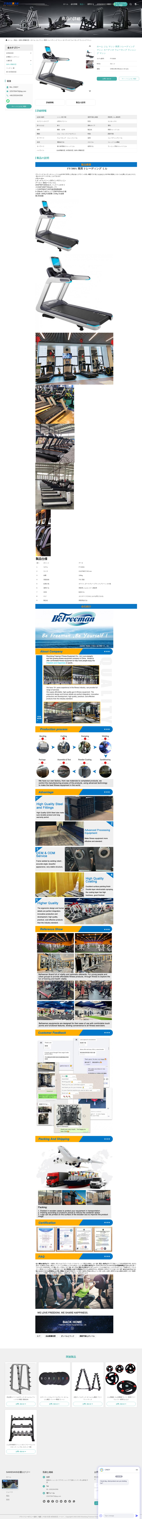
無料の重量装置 (24, 40)
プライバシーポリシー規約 (28, 1517)
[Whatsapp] (8, 101)
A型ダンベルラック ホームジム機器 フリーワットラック (88, 1398)
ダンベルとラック (67, 1336)
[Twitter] (48, 1502)
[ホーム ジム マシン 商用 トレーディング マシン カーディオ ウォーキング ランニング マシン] (59, 69)
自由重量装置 (51, 1336)
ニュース (9, 1492)
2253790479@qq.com (18, 91)
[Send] (136, 1515)
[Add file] (100, 1515)
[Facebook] (52, 1502)
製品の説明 (80, 102)
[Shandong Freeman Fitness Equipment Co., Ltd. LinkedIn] (65, 1502)
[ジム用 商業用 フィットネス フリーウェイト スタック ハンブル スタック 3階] (21, 1427)
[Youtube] (61, 1502)
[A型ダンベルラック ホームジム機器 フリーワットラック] (88, 1379)
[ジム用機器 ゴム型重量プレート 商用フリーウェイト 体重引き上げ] (121, 1379)
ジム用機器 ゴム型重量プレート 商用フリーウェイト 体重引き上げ (121, 1398)
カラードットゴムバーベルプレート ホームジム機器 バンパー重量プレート (54, 1398)
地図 (39, 1517)
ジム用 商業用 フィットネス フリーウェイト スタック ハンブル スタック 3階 (20, 1446)
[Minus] (137, 1470)
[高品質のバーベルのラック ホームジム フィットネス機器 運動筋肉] (21, 1379)
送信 (109, 4)
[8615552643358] (73, 1502)
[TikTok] (69, 1502)
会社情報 (74, 4)
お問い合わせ (106, 78)
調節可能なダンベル (87, 1336)
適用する (90, 4)
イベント (99, 4)
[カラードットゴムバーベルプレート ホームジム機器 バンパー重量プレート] (54, 1379)
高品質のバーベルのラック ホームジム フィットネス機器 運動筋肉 (21, 1398)
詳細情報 (50, 102)
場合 (7, 1496)
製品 (81, 4)
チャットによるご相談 (121, 4)
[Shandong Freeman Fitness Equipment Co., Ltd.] (11, 4)
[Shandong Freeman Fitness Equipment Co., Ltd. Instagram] (56, 1502)
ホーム (65, 4)
